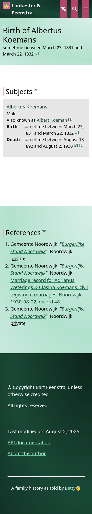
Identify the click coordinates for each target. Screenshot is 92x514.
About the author (27, 453)
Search (74, 9)
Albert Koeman (52, 120)
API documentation (29, 442)
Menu (85, 9)
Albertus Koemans (27, 106)
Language (63, 9)
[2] (76, 145)
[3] (81, 145)
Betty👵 (73, 488)
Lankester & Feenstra (26, 9)
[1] (37, 53)
